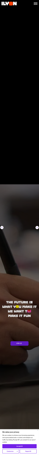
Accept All (19, 446)
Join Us (19, 343)
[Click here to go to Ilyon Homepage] (9, 3)
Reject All (28, 451)
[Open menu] (35, 3)
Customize (10, 451)
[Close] (37, 430)
